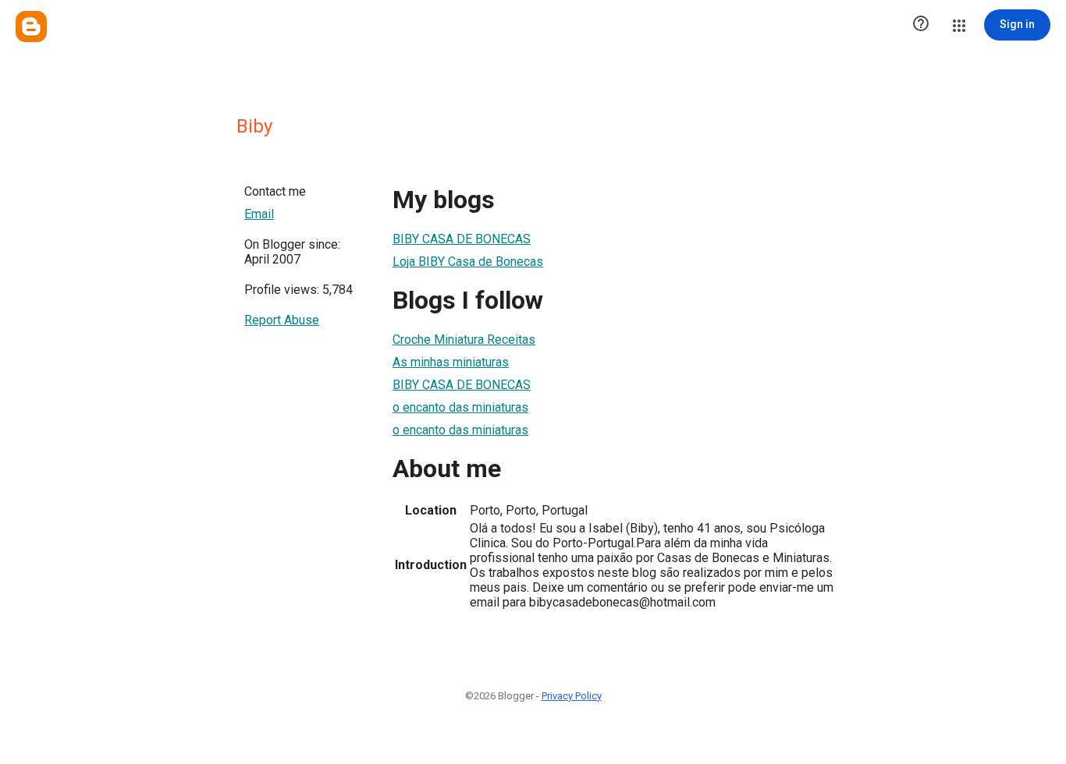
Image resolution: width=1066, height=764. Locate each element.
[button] (921, 25)
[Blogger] (31, 26)
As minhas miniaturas (451, 362)
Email (259, 214)
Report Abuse (281, 320)
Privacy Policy (572, 696)
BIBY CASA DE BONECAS (462, 239)
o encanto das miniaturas (460, 407)
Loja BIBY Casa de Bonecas (468, 261)
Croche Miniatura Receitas (464, 339)
